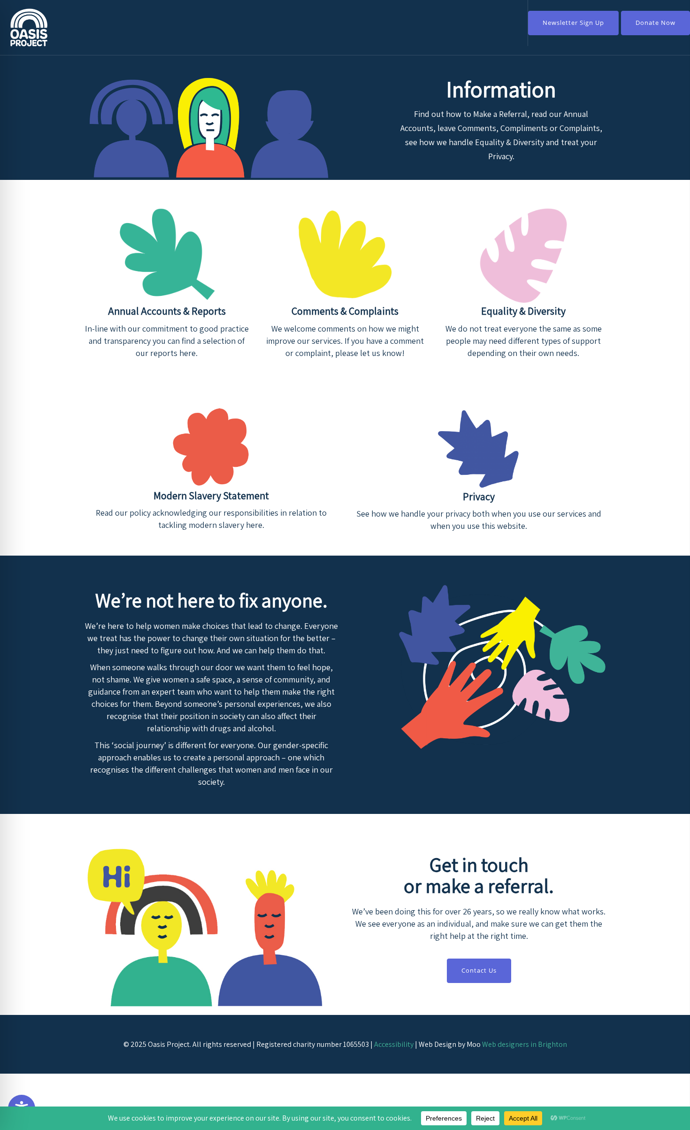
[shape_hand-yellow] (345, 254)
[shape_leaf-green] (166, 254)
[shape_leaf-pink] (523, 254)
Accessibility (394, 1044)
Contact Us (479, 970)
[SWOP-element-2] (211, 448)
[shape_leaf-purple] (479, 448)
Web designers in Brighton (524, 1044)
